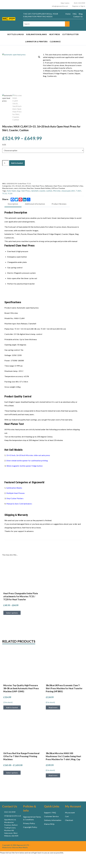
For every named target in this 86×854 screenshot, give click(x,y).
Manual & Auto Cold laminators (19, 504)
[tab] (13, 204)
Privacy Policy (29, 823)
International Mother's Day (73, 186)
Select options (12, 613)
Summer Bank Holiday (43, 188)
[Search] (67, 24)
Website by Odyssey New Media (15, 847)
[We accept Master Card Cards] (59, 845)
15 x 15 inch (16, 186)
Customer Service (51, 816)
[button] (39, 57)
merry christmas (20, 188)
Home (67, 14)
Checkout (69, 820)
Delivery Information (52, 820)
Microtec (57, 191)
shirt (73, 191)
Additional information (35, 204)
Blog (81, 14)
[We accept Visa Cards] (69, 845)
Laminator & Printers (36, 41)
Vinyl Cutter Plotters (15, 498)
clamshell (34, 191)
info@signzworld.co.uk (60, 6)
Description (13, 204)
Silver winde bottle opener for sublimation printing (27, 460)
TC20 (10, 193)
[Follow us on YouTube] (16, 3)
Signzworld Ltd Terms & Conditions (32, 818)
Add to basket (17, 163)
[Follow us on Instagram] (11, 3)
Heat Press (54, 34)
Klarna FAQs (49, 824)
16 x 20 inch (26, 186)
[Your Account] (73, 24)
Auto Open (11, 191)
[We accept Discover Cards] (48, 845)
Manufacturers (7, 188)
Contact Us (78, 16)
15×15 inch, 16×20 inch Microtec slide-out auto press (28, 455)
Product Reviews (59, 204)
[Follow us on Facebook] (2, 3)
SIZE (4, 145)
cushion (49, 191)
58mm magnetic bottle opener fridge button (24, 466)
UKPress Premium (58, 188)
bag (18, 191)
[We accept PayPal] (64, 845)
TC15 (4, 193)
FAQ (74, 14)
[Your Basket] (77, 24)
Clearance (55, 41)
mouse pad (66, 191)
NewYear (30, 188)
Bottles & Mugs (16, 34)
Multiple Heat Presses (15, 493)
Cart (67, 816)
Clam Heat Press (38, 186)
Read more (53, 707)
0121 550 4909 (10, 812)
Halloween (49, 186)
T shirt (78, 191)
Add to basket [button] (12, 707)
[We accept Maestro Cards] (53, 845)
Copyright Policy (30, 827)
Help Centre (65, 3)
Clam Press (25, 191)
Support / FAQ (50, 812)
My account (70, 812)
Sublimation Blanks (36, 34)
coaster (42, 191)
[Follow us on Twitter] (7, 3)
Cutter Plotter (70, 34)
